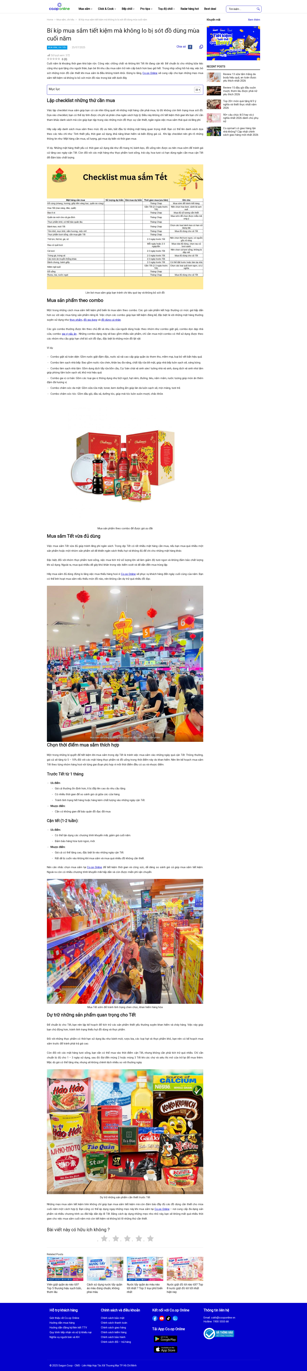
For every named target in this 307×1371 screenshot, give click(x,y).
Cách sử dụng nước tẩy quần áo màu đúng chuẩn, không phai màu (104, 1288)
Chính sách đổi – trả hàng (116, 1342)
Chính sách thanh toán (114, 1322)
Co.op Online (149, 73)
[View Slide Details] (233, 43)
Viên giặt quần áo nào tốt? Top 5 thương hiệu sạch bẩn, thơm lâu (64, 1288)
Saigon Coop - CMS (69, 1365)
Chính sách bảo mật (112, 1318)
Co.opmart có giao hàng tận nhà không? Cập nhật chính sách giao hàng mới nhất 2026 (240, 132)
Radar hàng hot (190, 8)
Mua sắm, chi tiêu (65, 19)
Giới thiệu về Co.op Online (64, 1318)
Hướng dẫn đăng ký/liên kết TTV (68, 1327)
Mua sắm (84, 8)
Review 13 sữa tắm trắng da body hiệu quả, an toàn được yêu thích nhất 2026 (239, 77)
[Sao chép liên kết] (201, 47)
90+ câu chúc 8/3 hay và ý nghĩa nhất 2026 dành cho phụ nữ (240, 118)
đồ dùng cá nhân (111, 319)
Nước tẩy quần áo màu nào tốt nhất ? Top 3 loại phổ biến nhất (145, 1288)
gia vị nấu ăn (69, 333)
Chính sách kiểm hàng (113, 1332)
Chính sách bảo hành (113, 1337)
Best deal (210, 8)
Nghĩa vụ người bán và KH (64, 1337)
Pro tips (145, 8)
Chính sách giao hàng (113, 1327)
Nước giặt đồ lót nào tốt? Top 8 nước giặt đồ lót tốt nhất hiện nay (185, 1288)
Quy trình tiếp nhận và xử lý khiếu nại (70, 1332)
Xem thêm (254, 19)
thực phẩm (76, 319)
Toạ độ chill (165, 8)
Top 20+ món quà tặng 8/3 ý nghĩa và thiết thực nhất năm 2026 (240, 104)
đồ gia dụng (90, 319)
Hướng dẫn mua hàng (62, 1322)
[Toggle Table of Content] (196, 90)
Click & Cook (106, 8)
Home (50, 19)
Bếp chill (127, 8)
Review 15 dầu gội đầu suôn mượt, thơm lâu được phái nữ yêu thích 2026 (240, 91)
